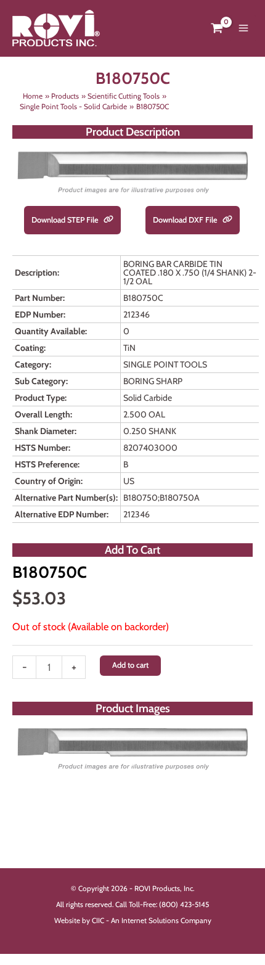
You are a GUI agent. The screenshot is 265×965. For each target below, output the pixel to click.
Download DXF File (186, 219)
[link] (108, 220)
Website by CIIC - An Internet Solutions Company (132, 920)
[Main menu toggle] (243, 28)
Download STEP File (65, 219)
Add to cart (130, 665)
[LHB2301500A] (132, 748)
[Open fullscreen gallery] (240, 763)
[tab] (132, 763)
